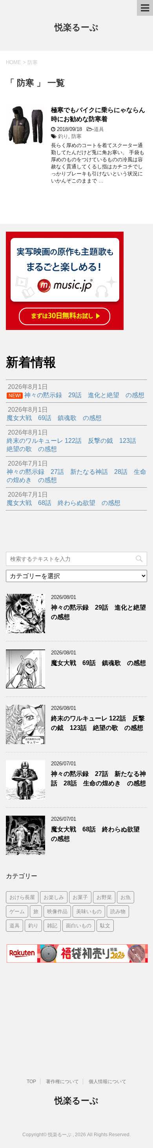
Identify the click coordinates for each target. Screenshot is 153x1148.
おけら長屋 (22, 897)
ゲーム (17, 911)
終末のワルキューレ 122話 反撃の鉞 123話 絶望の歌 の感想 (98, 723)
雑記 (52, 926)
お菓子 (80, 897)
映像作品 (57, 911)
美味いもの (89, 911)
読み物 (118, 911)
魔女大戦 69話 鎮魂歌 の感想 (98, 663)
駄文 (105, 926)
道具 (99, 129)
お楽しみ (54, 897)
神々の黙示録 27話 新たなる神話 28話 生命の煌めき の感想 (98, 778)
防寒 (76, 136)
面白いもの (78, 926)
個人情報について (107, 1081)
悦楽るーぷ (76, 27)
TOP (31, 1081)
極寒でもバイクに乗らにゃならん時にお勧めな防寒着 (98, 114)
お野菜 (104, 897)
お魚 (125, 897)
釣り (63, 136)
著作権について (62, 1081)
